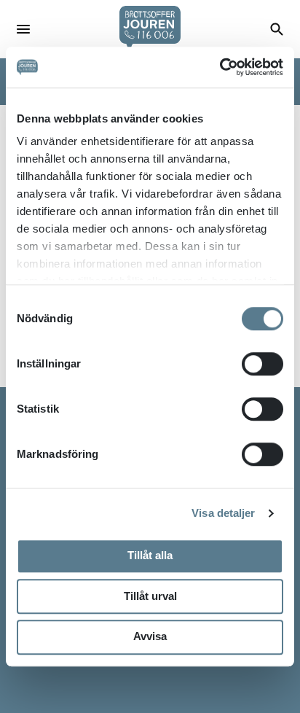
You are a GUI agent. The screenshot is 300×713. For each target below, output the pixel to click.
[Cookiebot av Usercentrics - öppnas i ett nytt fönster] (219, 67)
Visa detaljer (223, 513)
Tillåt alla (150, 555)
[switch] (262, 363)
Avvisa (150, 636)
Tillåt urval (150, 596)
